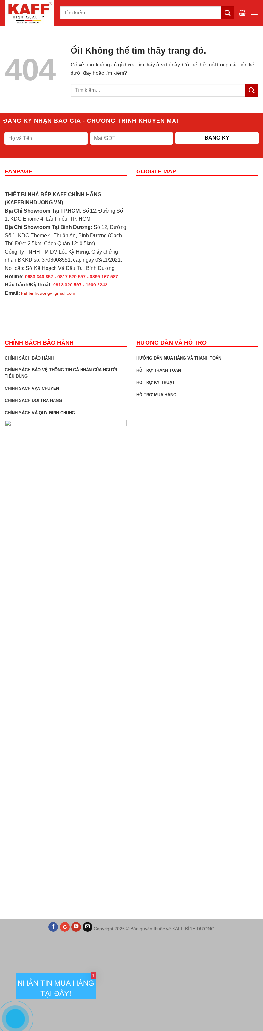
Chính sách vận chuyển (32, 388)
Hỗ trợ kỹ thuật (155, 382)
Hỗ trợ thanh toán (158, 370)
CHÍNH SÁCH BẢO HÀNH (29, 358)
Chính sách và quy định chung (40, 412)
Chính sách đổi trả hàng (33, 400)
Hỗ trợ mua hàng (156, 394)
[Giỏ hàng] (242, 13)
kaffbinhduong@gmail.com (48, 293)
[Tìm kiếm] (227, 12)
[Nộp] (251, 90)
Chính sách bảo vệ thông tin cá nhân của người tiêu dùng (61, 373)
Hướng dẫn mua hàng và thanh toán (178, 358)
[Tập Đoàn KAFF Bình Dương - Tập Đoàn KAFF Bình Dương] (30, 13)
